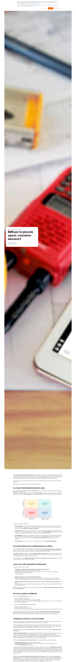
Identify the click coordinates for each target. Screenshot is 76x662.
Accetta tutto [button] (50, 8)
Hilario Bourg (12, 242)
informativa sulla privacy (36, 3)
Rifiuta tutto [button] (56, 8)
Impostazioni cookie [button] (44, 8)
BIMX (40, 531)
